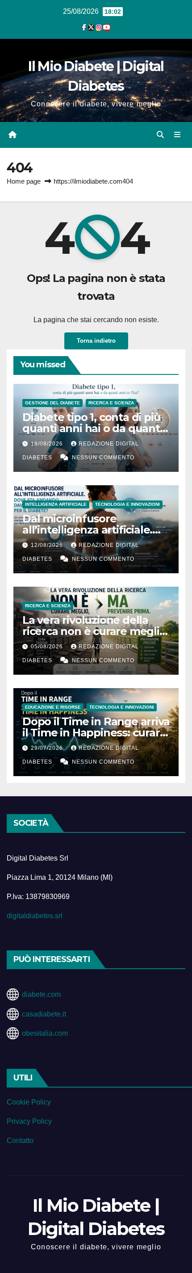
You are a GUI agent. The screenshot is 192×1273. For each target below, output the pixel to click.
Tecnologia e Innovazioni (127, 504)
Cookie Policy (29, 1102)
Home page (24, 181)
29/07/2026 (48, 748)
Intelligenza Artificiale (56, 504)
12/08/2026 (48, 545)
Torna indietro (96, 340)
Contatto (20, 1140)
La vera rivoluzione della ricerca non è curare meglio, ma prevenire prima (95, 631)
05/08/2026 (48, 646)
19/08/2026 (48, 444)
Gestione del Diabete (52, 402)
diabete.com (41, 994)
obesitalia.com (45, 1033)
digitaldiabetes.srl (35, 916)
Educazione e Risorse (53, 707)
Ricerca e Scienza (111, 402)
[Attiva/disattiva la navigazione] (177, 135)
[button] (160, 135)
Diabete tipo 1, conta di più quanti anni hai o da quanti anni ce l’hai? (92, 428)
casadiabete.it (44, 1014)
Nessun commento (103, 457)
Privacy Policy (29, 1121)
